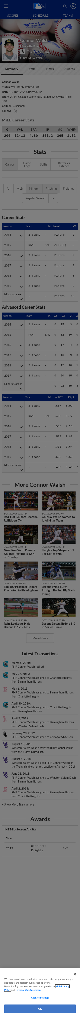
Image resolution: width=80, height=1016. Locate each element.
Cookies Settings (40, 997)
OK (40, 1008)
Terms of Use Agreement (28, 990)
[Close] (75, 974)
